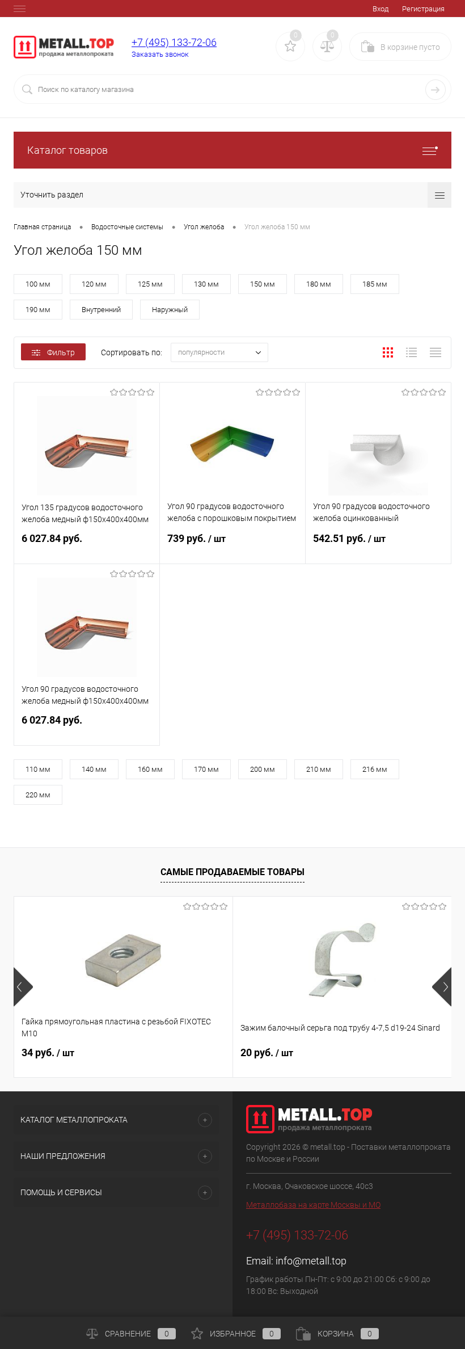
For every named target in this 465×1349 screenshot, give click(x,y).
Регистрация (423, 9)
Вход (380, 9)
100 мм (38, 284)
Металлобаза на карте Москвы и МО (313, 1204)
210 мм (318, 769)
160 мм (150, 769)
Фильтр (61, 352)
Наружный (170, 309)
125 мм (150, 284)
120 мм (94, 284)
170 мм (206, 769)
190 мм (38, 309)
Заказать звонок (160, 54)
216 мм (374, 769)
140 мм (94, 769)
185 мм (374, 284)
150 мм (262, 284)
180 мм (318, 284)
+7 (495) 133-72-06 (174, 42)
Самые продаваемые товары (232, 872)
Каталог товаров (67, 150)
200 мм (262, 769)
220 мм (38, 795)
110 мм (38, 769)
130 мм (206, 284)
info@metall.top (311, 1261)
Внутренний (101, 309)
